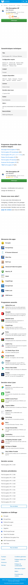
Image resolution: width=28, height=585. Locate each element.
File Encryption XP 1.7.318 (8, 499)
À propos (3, 556)
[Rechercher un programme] (23, 1)
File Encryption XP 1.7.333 (8, 464)
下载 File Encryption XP (7, 165)
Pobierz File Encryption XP (8, 157)
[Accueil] (1, 5)
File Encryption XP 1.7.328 (8, 477)
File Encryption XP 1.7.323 (8, 483)
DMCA (16, 571)
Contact (3, 559)
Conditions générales (20, 556)
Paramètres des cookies (19, 575)
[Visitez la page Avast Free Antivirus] (14, 17)
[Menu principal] (26, 1)
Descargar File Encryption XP (9, 149)
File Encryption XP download (9, 159)
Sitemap (3, 565)
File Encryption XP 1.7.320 (8, 493)
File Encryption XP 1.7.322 (8, 486)
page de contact (6, 210)
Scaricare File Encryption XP (9, 162)
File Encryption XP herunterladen (10, 152)
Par (11, 12)
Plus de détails (14, 506)
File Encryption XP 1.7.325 (8, 480)
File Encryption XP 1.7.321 (8, 489)
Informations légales (20, 568)
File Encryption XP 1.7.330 (8, 474)
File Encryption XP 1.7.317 (8, 502)
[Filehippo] (5, 1)
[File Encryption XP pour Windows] (3, 11)
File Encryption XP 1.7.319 (8, 496)
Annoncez (4, 562)
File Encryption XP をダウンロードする (11, 154)
